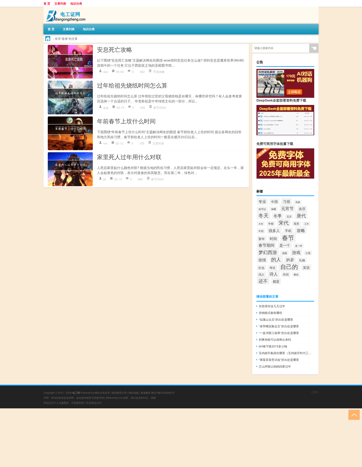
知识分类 (76, 3)
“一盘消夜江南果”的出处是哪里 (279, 333)
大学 (261, 223)
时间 (273, 238)
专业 (262, 201)
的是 (290, 259)
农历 (302, 208)
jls (104, 179)
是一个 (284, 245)
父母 (307, 253)
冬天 (264, 215)
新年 (262, 238)
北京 (289, 216)
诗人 (273, 274)
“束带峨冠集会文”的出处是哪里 (279, 326)
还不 (263, 280)
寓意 (296, 224)
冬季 (278, 215)
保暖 (273, 209)
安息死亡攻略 (114, 49)
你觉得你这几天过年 (272, 306)
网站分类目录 (102, 392)
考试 (272, 268)
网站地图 (134, 392)
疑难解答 (146, 392)
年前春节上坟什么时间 (126, 121)
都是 (276, 281)
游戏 (296, 252)
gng (105, 107)
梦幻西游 (268, 252)
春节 (288, 237)
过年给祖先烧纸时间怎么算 (132, 85)
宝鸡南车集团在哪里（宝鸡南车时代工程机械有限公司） (286, 353)
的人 (276, 259)
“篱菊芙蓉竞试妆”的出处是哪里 (279, 359)
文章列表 (60, 3)
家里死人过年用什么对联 (129, 156)
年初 (261, 231)
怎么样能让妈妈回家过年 (275, 366)
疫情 (262, 259)
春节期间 (266, 245)
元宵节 (287, 208)
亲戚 (297, 202)
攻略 (301, 230)
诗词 (286, 274)
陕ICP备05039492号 (163, 392)
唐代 (301, 215)
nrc (105, 143)
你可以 (262, 209)
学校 (271, 224)
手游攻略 (159, 72)
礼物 (302, 260)
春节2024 (159, 107)
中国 (274, 201)
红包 (261, 267)
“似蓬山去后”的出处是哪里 (276, 319)
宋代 (284, 222)
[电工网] (66, 8)
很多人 (274, 230)
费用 (296, 274)
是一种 (298, 245)
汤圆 (284, 253)
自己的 (289, 266)
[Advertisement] (125, 437)
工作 (306, 223)
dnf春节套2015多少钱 (273, 346)
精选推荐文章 (119, 392)
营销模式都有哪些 (270, 313)
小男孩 (314, 392)
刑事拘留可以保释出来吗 (275, 339)
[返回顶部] (353, 414)
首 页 (47, 3)
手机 (288, 230)
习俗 (286, 201)
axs (105, 72)
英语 (306, 267)
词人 (261, 274)
